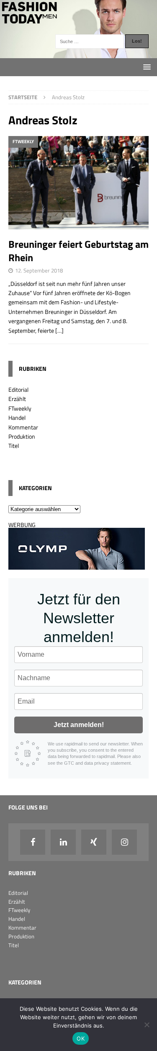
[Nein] (146, 1024)
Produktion (21, 436)
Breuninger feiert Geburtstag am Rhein (78, 250)
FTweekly (19, 408)
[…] (59, 330)
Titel (13, 445)
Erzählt (17, 398)
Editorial (18, 389)
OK (81, 1038)
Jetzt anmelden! (79, 724)
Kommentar (23, 427)
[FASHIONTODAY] (78, 53)
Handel (17, 417)
